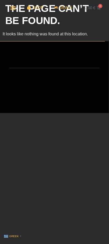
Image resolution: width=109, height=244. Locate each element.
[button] (12, 7)
